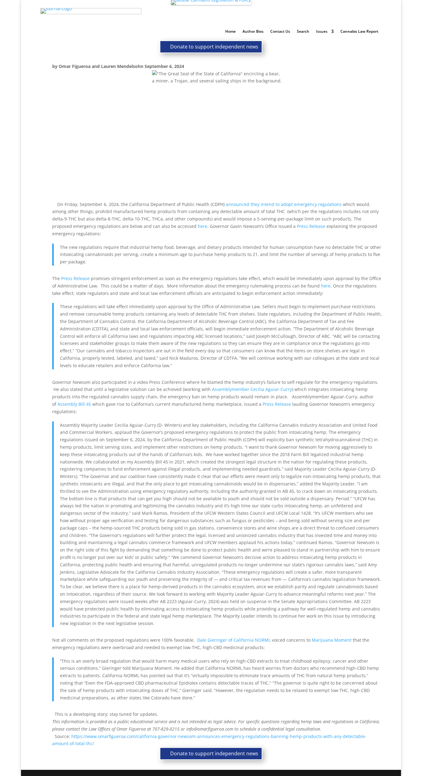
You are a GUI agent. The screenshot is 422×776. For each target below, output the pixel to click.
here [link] (202, 226)
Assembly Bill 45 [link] (74, 404)
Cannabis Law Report (359, 31)
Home (230, 31)
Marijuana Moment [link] (332, 640)
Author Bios (253, 31)
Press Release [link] (311, 226)
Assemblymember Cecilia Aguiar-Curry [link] (252, 389)
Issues (321, 31)
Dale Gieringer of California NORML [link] (234, 640)
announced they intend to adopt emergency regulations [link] (284, 204)
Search (303, 31)
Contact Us (280, 31)
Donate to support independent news (214, 46)
